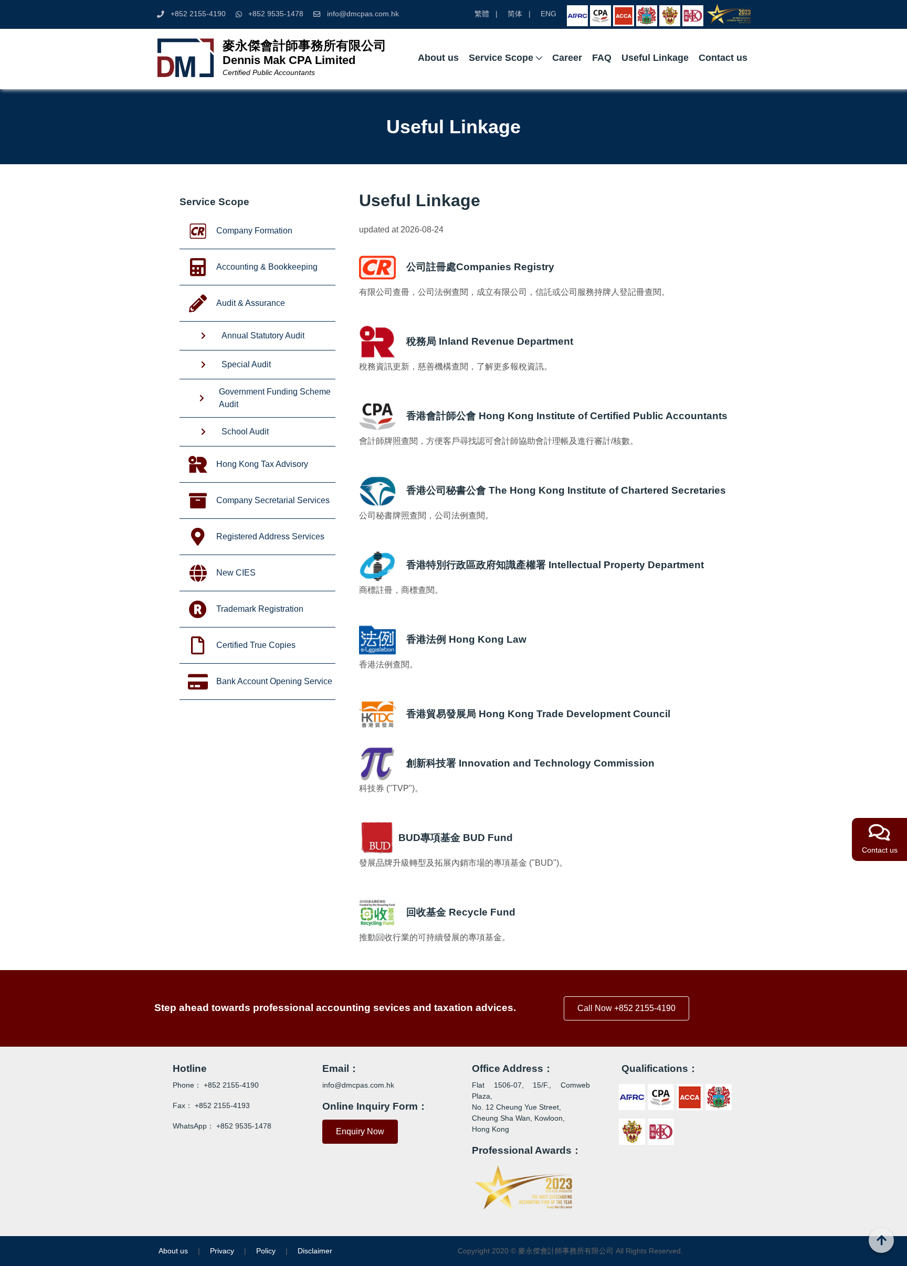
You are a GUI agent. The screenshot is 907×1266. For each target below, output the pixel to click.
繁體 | (486, 14)
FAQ (601, 57)
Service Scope (501, 57)
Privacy (222, 1251)
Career (567, 57)
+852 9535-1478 (272, 14)
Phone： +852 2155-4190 (216, 1085)
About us (438, 57)
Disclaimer (315, 1251)
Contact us (723, 57)
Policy (266, 1251)
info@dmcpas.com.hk (363, 14)
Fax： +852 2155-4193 (211, 1105)
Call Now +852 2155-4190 (626, 1008)
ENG (548, 14)
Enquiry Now (360, 1131)
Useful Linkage (655, 57)
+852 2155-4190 (195, 14)
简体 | (519, 14)
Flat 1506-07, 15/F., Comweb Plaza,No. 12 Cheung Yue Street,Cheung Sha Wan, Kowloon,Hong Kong (531, 1107)
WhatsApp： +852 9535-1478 (222, 1126)
